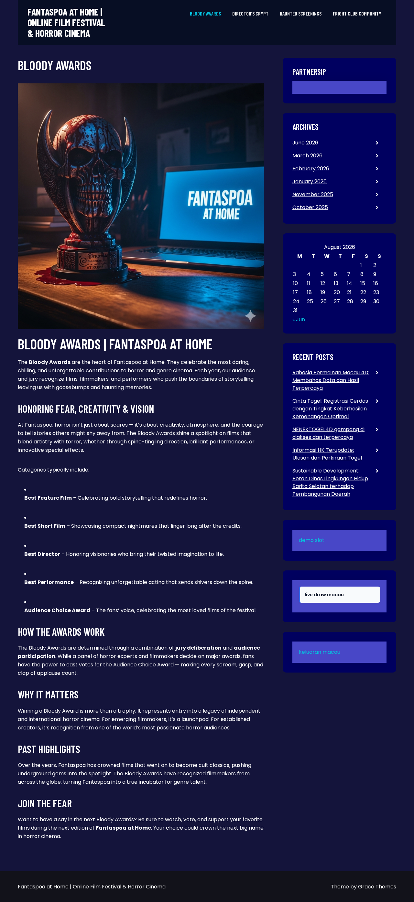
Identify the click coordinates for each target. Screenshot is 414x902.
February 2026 (310, 168)
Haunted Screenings (300, 13)
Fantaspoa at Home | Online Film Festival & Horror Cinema (66, 22)
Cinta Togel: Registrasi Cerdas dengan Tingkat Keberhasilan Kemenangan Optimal (330, 408)
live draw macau (324, 594)
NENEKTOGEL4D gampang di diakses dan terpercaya (328, 433)
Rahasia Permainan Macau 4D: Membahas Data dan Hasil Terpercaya (330, 380)
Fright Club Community (357, 13)
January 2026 (309, 181)
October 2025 (310, 207)
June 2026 (305, 142)
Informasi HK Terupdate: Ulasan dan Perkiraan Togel (327, 454)
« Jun (298, 319)
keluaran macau (319, 652)
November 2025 (312, 194)
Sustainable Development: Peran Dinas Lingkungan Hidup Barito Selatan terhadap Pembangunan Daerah (330, 482)
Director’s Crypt (250, 13)
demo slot (311, 540)
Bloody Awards (205, 13)
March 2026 (307, 155)
